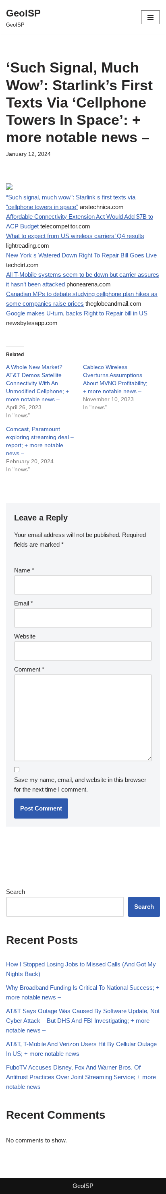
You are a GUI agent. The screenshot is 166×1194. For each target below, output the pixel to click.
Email (23, 603)
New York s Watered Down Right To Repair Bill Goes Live (81, 255)
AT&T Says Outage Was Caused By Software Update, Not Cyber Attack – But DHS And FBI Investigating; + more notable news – (83, 1020)
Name (24, 570)
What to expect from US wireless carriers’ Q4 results (75, 235)
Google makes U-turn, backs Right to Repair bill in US (76, 313)
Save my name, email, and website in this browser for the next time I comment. (80, 784)
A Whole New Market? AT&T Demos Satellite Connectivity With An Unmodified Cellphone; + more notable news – (37, 383)
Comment (29, 669)
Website (24, 636)
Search (15, 891)
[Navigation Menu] (150, 17)
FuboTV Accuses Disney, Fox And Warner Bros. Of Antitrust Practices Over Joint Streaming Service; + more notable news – (81, 1077)
